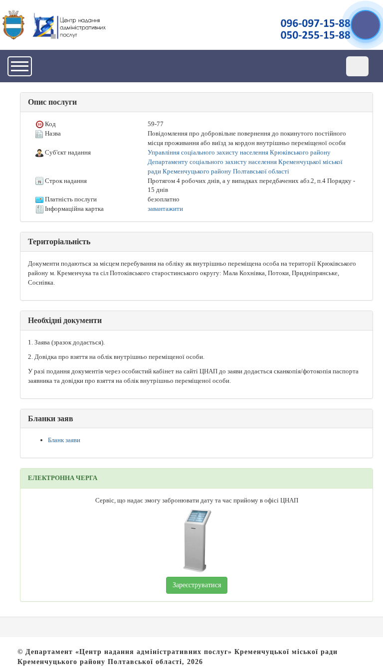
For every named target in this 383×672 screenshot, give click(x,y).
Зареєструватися (197, 585)
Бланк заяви (64, 440)
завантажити (165, 208)
